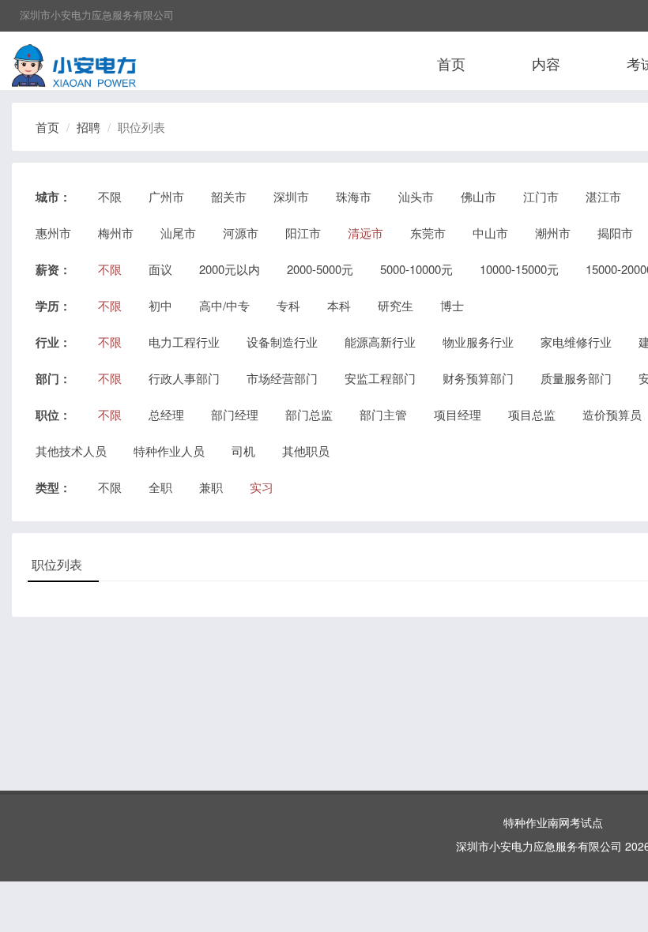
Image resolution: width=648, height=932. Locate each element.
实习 (261, 487)
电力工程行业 (184, 341)
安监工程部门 (380, 378)
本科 (339, 305)
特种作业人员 (169, 450)
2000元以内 (229, 269)
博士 (452, 305)
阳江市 (303, 232)
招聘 (88, 126)
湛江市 (603, 196)
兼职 (211, 487)
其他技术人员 (71, 450)
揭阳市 (615, 232)
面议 (160, 269)
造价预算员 (612, 414)
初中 (160, 305)
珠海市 (353, 196)
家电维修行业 (576, 341)
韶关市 (229, 196)
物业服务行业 (478, 341)
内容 (546, 63)
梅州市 (116, 232)
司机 (243, 450)
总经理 (166, 414)
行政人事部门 (184, 378)
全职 (160, 487)
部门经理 (234, 414)
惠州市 (53, 232)
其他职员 (306, 450)
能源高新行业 (380, 341)
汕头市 (416, 196)
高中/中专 (224, 305)
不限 (110, 196)
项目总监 (532, 414)
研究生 (395, 305)
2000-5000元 (320, 269)
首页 (451, 63)
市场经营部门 (282, 378)
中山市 (490, 232)
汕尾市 (178, 232)
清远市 (365, 232)
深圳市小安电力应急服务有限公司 (97, 14)
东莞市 (428, 232)
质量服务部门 (576, 378)
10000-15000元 (519, 269)
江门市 (541, 196)
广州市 (166, 196)
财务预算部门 (478, 378)
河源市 (240, 232)
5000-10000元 (416, 269)
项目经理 (457, 414)
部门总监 (309, 414)
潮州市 (553, 232)
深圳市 (291, 196)
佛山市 (478, 196)
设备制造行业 (282, 341)
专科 (288, 305)
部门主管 (383, 414)
